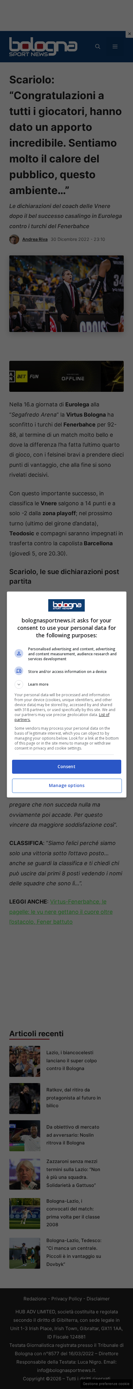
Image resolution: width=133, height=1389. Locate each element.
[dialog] (67, 694)
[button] (67, 684)
